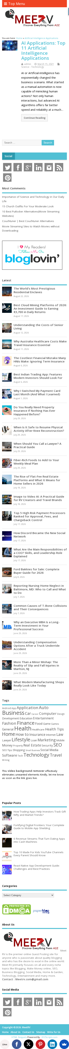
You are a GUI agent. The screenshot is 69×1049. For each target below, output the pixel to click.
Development (10, 718)
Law (59, 734)
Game (47, 723)
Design (61, 713)
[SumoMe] (64, 1044)
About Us (16, 1032)
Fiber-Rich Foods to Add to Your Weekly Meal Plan (36, 461)
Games (55, 723)
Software (9, 755)
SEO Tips (7, 750)
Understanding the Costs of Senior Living (38, 326)
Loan (34, 740)
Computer (48, 713)
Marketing (47, 740)
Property (18, 745)
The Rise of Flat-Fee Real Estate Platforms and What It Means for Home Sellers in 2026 (37, 479)
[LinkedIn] (52, 1044)
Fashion (9, 723)
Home (8, 734)
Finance (25, 722)
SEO (57, 745)
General (8, 729)
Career (35, 714)
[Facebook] (16, 1044)
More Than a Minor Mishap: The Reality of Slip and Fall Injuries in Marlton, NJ (36, 665)
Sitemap (40, 1032)
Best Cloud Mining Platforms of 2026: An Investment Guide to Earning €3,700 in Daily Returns (40, 308)
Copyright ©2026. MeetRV (16, 1027)
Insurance (37, 734)
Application (27, 707)
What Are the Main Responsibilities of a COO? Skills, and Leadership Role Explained (40, 552)
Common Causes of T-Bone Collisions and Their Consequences (40, 607)
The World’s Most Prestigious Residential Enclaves (34, 290)
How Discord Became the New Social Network (39, 534)
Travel (56, 755)
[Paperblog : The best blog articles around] (41, 914)
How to (22, 734)
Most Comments (13, 188)
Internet (51, 735)
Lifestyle (21, 739)
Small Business (32, 750)
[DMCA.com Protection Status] (16, 914)
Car (28, 713)
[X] (28, 1044)
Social (8, 156)
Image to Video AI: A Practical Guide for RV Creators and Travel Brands (39, 498)
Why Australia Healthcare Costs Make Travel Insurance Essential (40, 343)
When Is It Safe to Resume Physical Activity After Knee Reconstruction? (39, 429)
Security (47, 745)
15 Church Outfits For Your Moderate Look (28, 206)
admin (27, 64)
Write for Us (53, 1032)
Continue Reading (34, 117)
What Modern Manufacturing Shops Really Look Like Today (39, 683)
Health (22, 728)
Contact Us (28, 1032)
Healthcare (38, 729)
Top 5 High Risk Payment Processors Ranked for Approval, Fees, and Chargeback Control (39, 516)
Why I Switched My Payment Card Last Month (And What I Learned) (37, 392)
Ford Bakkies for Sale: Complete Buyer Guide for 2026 (36, 571)
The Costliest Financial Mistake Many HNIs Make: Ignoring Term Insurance (40, 359)
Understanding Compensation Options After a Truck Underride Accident (37, 645)
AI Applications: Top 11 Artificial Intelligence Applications (43, 50)
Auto (43, 707)
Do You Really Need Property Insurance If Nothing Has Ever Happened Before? (34, 410)
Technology (36, 754)
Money (7, 745)
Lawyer (6, 740)
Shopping (19, 750)
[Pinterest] (40, 1044)
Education (26, 718)
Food (39, 723)
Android (6, 708)
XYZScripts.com (50, 1037)
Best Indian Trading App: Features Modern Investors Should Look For (38, 376)
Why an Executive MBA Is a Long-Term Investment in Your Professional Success (37, 625)
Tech (20, 755)
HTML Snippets (19, 1037)
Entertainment (43, 718)
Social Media (49, 750)
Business (13, 712)
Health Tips (54, 729)
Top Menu (16, 3)
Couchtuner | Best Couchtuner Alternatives (28, 221)
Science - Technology (32, 67)
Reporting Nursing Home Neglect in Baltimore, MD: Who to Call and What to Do (40, 589)
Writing (5, 760)
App (14, 708)
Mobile (60, 740)
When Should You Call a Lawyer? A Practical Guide (37, 445)
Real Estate (32, 745)
